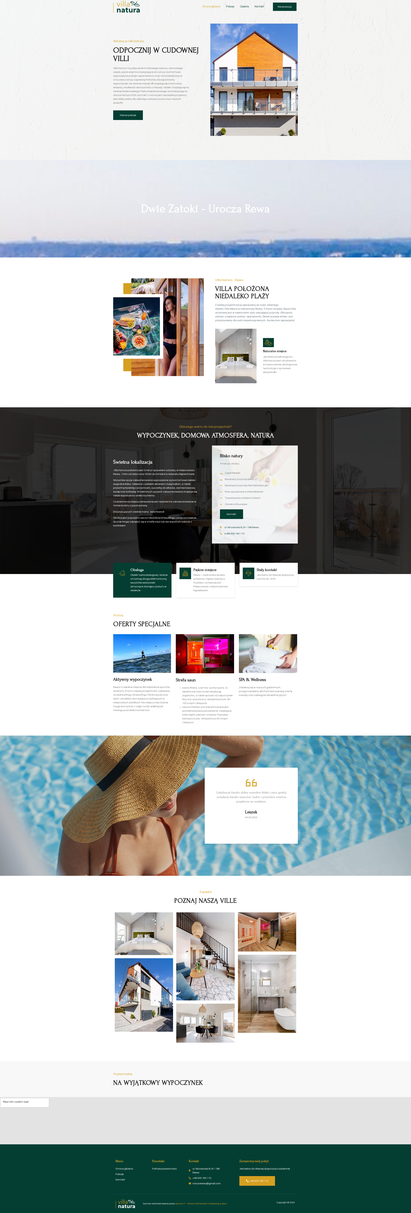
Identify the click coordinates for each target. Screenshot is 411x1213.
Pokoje (230, 6)
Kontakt (259, 6)
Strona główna (211, 6)
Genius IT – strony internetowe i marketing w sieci (201, 1204)
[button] (285, 7)
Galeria (244, 6)
